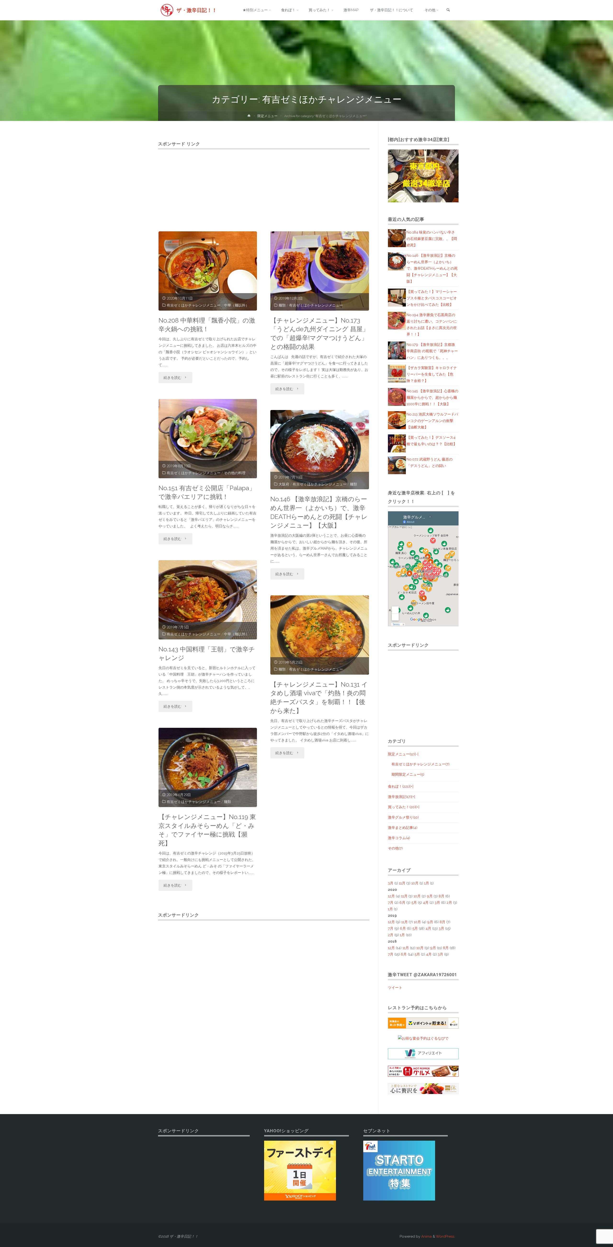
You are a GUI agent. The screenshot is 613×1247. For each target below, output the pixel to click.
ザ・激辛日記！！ (196, 10)
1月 (426, 883)
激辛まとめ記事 (402, 828)
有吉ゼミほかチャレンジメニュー (194, 305)
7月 (390, 902)
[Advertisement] (263, 185)
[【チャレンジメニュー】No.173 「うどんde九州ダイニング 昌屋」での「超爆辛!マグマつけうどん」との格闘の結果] (319, 271)
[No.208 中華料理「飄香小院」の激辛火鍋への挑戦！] (208, 271)
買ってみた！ (402, 807)
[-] (416, 754)
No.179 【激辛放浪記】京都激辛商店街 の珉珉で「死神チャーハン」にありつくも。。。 (432, 351)
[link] (448, 10)
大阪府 (283, 484)
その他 (395, 848)
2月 (449, 902)
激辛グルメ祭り (403, 817)
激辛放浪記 (399, 797)
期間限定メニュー (408, 774)
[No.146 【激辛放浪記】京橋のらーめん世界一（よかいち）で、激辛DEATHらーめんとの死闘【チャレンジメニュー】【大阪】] (319, 449)
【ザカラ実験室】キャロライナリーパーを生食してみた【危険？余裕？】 (432, 374)
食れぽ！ (399, 786)
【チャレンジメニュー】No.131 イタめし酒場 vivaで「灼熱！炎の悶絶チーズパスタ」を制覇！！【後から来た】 (319, 697)
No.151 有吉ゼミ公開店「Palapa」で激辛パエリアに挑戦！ (207, 492)
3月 (390, 883)
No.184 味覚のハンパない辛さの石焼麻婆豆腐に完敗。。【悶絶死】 (432, 238)
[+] (411, 786)
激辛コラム (399, 838)
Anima (426, 1236)
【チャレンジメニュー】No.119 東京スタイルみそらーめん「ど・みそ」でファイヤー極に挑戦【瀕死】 (207, 830)
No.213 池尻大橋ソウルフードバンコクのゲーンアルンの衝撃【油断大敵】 (432, 420)
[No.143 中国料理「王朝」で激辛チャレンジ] (208, 599)
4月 (426, 902)
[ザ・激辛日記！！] (167, 10)
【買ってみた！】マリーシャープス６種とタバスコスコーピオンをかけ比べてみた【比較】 (432, 298)
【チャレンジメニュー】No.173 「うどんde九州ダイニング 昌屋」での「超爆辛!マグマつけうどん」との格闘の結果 (319, 333)
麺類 (282, 305)
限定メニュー (267, 116)
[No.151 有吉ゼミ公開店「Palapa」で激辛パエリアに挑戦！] (208, 438)
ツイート (395, 987)
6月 (402, 902)
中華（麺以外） (236, 305)
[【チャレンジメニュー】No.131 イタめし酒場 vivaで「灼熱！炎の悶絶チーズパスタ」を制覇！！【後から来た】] (319, 635)
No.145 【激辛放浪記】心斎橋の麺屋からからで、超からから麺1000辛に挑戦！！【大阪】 (432, 397)
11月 (402, 883)
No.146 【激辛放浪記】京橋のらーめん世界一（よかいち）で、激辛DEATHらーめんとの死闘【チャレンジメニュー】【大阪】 (319, 512)
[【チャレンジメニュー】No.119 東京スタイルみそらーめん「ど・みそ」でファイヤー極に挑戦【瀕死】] (208, 767)
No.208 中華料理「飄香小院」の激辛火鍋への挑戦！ (207, 325)
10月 (415, 883)
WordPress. (445, 1236)
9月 (430, 896)
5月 (414, 902)
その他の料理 (234, 473)
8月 (441, 896)
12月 (391, 896)
